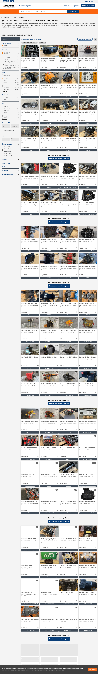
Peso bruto (5, 170)
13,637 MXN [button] (44, 275)
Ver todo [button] (4, 91)
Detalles (4, 159)
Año (3, 136)
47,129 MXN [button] (25, 601)
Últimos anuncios (7, 144)
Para (12, 138)
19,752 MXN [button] (83, 248)
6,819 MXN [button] (24, 94)
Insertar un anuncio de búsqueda (59, 158)
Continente (5, 95)
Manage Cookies (43, 670)
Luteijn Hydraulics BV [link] (49, 603)
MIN (3, 125)
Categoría (5, 49)
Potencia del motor (7, 174)
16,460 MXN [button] (83, 483)
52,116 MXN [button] (63, 185)
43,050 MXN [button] (83, 211)
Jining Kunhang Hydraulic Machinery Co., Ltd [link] (70, 187)
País (3, 103)
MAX (12, 125)
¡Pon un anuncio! (89, 6)
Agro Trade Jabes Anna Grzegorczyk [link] (30, 577)
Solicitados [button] (63, 67)
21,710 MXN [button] (63, 601)
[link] (30, 51)
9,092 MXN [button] (63, 121)
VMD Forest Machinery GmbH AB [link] (30, 603)
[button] (10, 39)
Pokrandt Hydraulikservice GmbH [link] (88, 550)
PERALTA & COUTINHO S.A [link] (69, 577)
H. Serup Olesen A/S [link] (87, 432)
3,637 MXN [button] (44, 147)
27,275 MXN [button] (63, 94)
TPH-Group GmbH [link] (88, 577)
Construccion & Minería (10, 18)
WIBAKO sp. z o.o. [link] (30, 341)
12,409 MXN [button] (83, 510)
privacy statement (56, 670)
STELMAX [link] (30, 69)
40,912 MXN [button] (25, 121)
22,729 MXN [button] (63, 211)
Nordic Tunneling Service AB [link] (68, 69)
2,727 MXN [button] (44, 211)
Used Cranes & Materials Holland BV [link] (88, 69)
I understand (92, 669)
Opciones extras (6, 167)
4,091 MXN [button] (44, 67)
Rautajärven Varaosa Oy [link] (68, 603)
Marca (3, 72)
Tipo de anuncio (6, 43)
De (2, 138)
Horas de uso (6, 163)
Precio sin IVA (6, 122)
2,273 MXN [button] (63, 430)
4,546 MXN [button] (24, 67)
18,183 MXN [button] (25, 248)
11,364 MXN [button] (44, 121)
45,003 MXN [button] (44, 574)
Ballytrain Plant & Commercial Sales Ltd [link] (30, 550)
